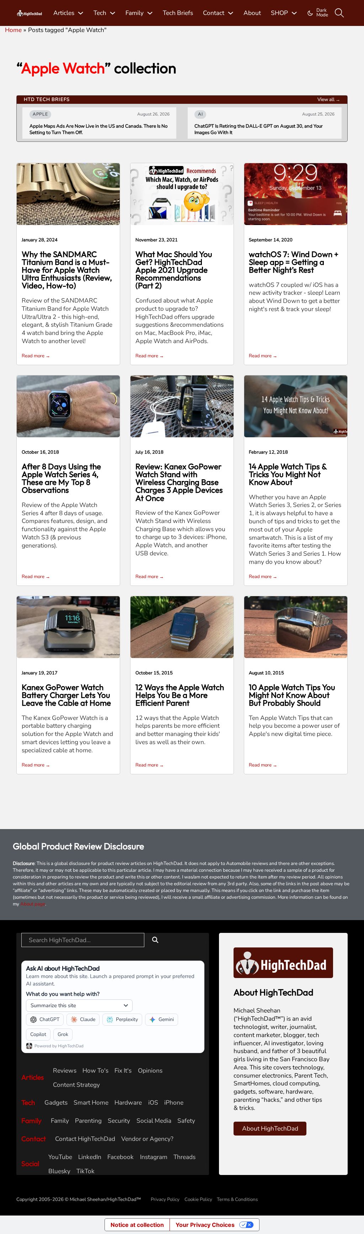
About (252, 13)
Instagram (153, 1157)
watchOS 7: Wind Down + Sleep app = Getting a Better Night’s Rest (293, 262)
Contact (213, 13)
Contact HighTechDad (85, 1139)
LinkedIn (89, 1157)
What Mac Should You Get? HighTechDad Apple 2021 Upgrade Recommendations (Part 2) (173, 270)
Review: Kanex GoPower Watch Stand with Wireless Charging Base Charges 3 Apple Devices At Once (179, 482)
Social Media (153, 1121)
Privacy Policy (165, 1199)
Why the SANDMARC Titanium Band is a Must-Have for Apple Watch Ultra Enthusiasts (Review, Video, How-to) (67, 270)
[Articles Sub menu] (80, 13)
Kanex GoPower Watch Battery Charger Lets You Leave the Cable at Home (66, 695)
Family (134, 13)
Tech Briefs (178, 13)
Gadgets (56, 1103)
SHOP (279, 13)
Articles (63, 13)
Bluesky (59, 1171)
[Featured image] (68, 193)
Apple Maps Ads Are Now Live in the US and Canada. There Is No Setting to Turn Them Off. (98, 129)
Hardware (128, 1103)
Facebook (120, 1157)
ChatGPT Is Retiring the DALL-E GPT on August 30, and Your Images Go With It (258, 129)
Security (119, 1121)
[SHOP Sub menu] (294, 13)
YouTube (60, 1157)
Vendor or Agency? (147, 1139)
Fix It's (123, 1071)
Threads (184, 1157)
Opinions (150, 1071)
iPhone (173, 1103)
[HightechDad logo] (29, 13)
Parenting (88, 1121)
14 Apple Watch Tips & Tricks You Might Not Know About (288, 474)
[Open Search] (339, 13)
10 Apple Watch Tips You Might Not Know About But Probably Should (292, 695)
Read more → (36, 356)
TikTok (85, 1171)
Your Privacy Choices (205, 1224)
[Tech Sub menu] (112, 13)
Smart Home (91, 1103)
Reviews (64, 1071)
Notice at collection (137, 1224)
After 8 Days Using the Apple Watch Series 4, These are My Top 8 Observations (61, 478)
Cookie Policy (198, 1199)
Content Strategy (76, 1085)
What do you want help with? (63, 994)
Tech (99, 13)
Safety (186, 1121)
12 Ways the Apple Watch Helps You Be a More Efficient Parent (179, 695)
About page (32, 904)
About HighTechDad (270, 1128)
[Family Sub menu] (150, 13)
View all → (328, 99)
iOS (153, 1103)
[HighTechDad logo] (283, 962)
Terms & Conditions (237, 1199)
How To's (95, 1071)
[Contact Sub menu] (231, 13)
